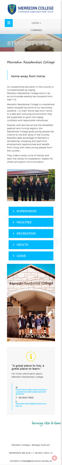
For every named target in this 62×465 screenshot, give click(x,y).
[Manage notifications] (54, 458)
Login (35, 23)
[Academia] (31, 9)
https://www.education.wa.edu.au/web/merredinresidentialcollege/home (31, 391)
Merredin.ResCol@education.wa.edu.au (31, 404)
